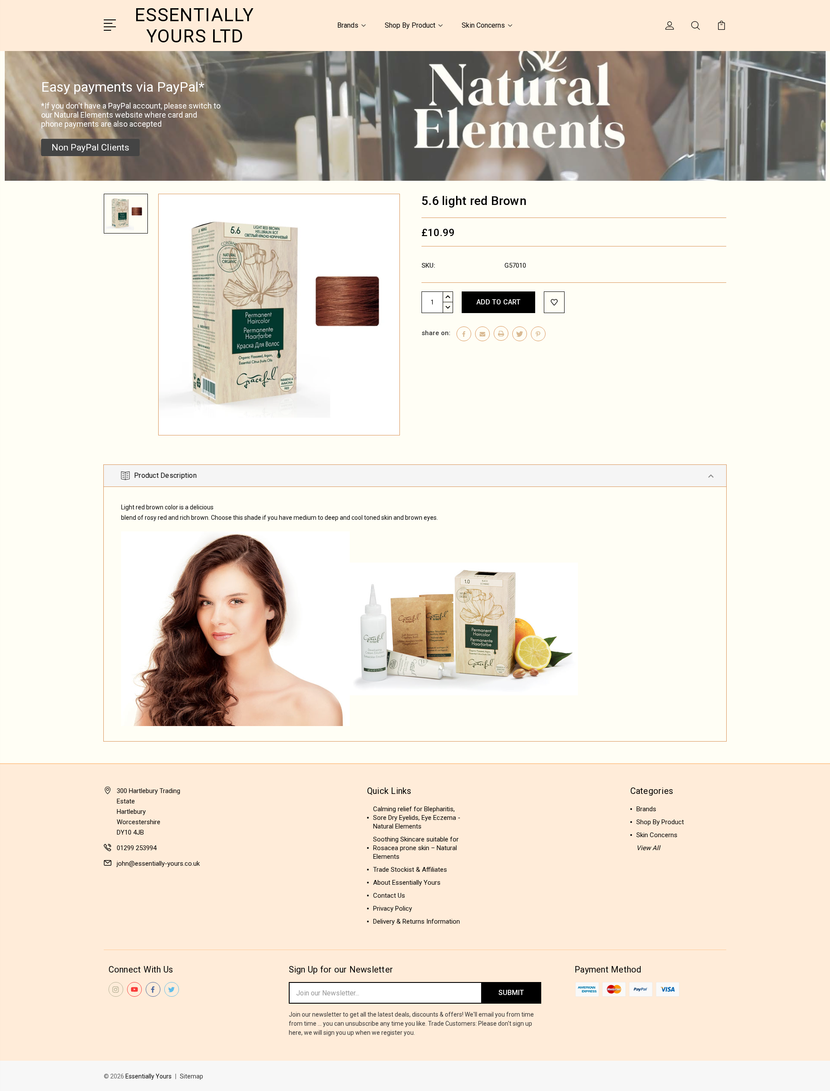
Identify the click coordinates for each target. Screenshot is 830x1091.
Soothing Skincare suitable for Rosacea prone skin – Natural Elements (416, 848)
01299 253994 (136, 848)
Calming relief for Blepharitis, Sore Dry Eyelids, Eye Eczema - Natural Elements (416, 817)
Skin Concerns (483, 25)
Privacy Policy (392, 908)
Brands (347, 25)
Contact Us (389, 895)
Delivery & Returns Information (416, 921)
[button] (90, 147)
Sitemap (191, 1076)
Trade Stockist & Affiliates (410, 869)
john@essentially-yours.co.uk (158, 863)
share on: (435, 333)
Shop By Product (410, 25)
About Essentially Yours (407, 882)
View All (648, 848)
